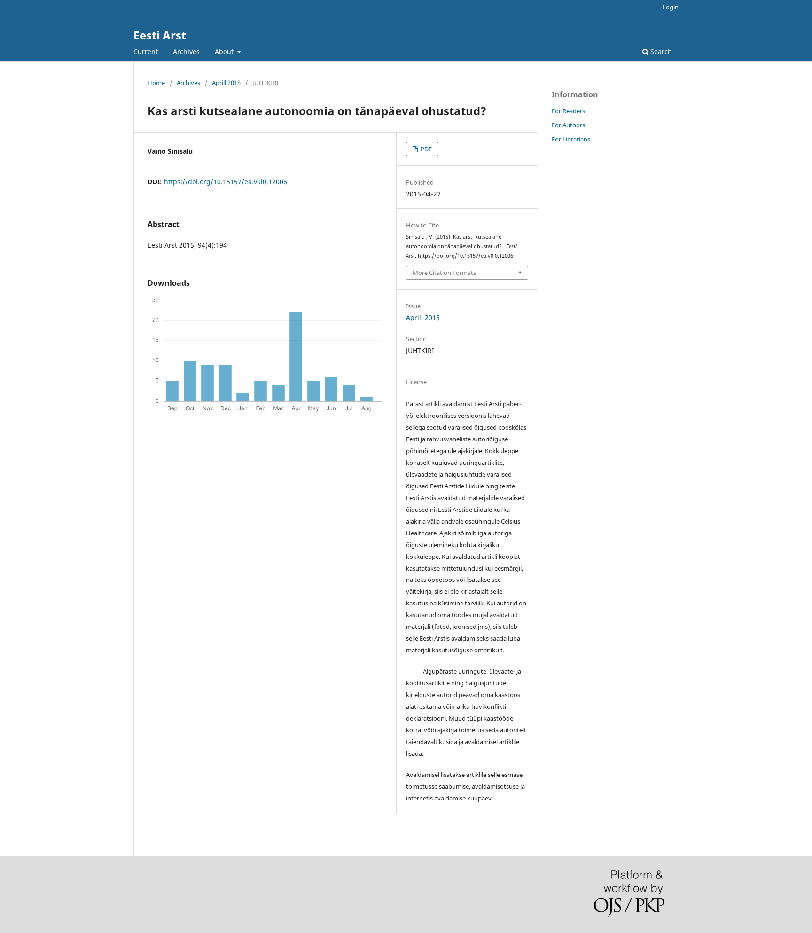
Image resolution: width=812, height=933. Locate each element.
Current (145, 51)
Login (671, 7)
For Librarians (571, 139)
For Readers (568, 111)
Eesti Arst (159, 35)
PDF (425, 149)
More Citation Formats (444, 272)
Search (660, 51)
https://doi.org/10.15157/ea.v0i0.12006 (225, 181)
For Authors (568, 125)
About (225, 51)
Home (156, 82)
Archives (186, 51)
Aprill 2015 (226, 82)
